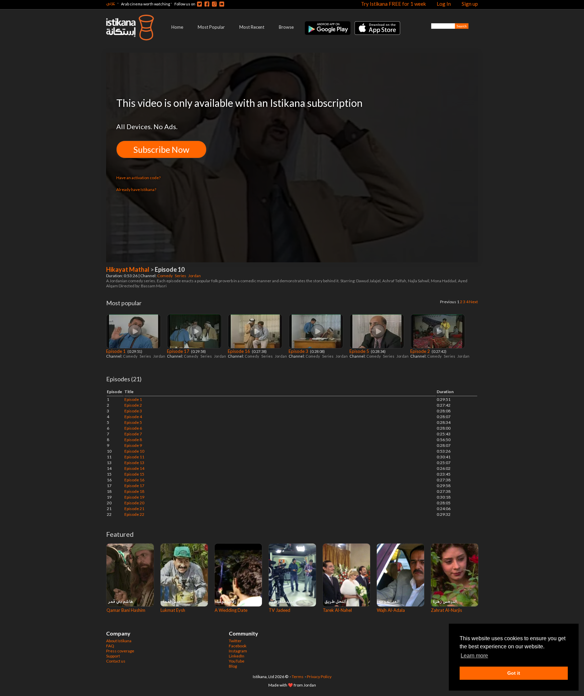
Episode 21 (134, 508)
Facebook (237, 645)
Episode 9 (133, 445)
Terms (297, 676)
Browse (286, 27)
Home (177, 27)
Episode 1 (116, 351)
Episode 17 (178, 351)
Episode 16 (239, 351)
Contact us (115, 661)
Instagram (238, 650)
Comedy (165, 275)
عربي (110, 2)
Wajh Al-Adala (391, 610)
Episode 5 (359, 351)
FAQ (110, 645)
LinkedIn (236, 655)
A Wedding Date (231, 610)
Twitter (235, 640)
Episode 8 (133, 439)
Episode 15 (134, 474)
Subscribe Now (161, 149)
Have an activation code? (138, 177)
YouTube (236, 661)
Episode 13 (134, 462)
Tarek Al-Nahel (337, 610)
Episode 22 (134, 514)
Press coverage (120, 650)
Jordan (194, 275)
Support (113, 655)
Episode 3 (299, 351)
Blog (233, 666)
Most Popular (211, 27)
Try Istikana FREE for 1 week (393, 4)
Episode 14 (134, 468)
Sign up (470, 4)
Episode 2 (420, 351)
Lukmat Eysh (173, 610)
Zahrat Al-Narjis (446, 610)
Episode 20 (134, 502)
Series (181, 275)
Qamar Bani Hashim (125, 610)
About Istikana (118, 640)
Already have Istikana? (136, 189)
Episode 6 (133, 428)
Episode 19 (134, 497)
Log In (444, 4)
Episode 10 (134, 451)
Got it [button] (513, 673)
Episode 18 (134, 491)
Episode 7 (133, 433)
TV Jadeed (279, 610)
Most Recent (251, 27)
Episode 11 (134, 456)
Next (473, 301)
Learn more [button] (474, 655)
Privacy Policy (319, 676)
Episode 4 (133, 416)
